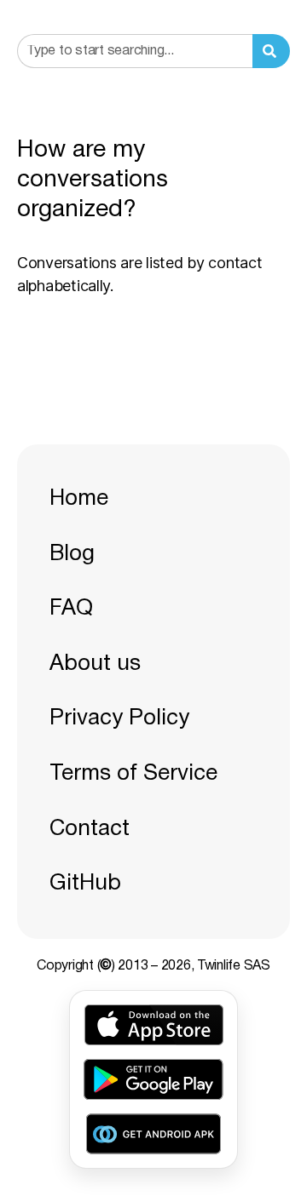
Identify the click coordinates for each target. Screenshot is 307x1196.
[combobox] (134, 51)
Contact (89, 829)
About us (95, 664)
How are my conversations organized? (92, 180)
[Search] (271, 51)
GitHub (85, 883)
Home (78, 499)
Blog (72, 554)
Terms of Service (133, 774)
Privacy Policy (119, 718)
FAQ (71, 608)
